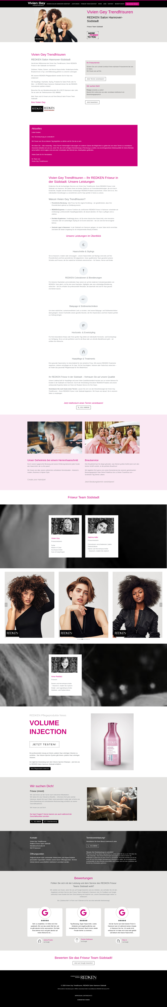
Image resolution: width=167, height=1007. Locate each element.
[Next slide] (161, 605)
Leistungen (75, 4)
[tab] (77, 639)
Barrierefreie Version (132, 4)
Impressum (78, 995)
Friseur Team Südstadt (89, 4)
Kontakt (110, 4)
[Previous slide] (6, 605)
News (100, 4)
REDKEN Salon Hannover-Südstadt (58, 4)
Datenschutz (87, 995)
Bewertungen (119, 4)
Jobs (104, 4)
